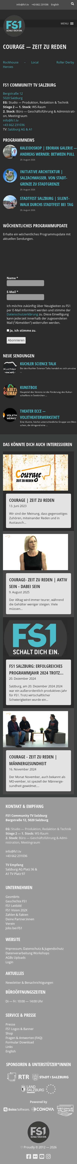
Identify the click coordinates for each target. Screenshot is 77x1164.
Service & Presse (21, 1015)
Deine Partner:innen (20, 919)
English (55, 4)
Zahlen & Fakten (17, 915)
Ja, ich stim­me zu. (22, 330)
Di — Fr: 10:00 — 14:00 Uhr (24, 1001)
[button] (65, 23)
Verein (10, 924)
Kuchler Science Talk (38, 363)
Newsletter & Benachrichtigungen (29, 983)
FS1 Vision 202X (16, 910)
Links (9, 1047)
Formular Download (20, 1042)
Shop (9, 1033)
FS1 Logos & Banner (20, 1029)
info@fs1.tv (22, 4)
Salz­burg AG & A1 (20, 129)
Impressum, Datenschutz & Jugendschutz (35, 949)
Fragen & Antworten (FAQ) (24, 1038)
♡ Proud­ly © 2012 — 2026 (38, 1147)
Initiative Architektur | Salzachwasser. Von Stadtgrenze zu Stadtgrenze (43, 178)
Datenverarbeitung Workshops (27, 953)
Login (9, 962)
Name (12, 278)
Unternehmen (19, 887)
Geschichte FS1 (16, 901)
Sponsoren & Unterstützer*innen (38, 1064)
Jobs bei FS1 (14, 928)
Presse (10, 1024)
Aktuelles (15, 973)
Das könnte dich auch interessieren (37, 444)
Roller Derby (65, 62)
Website (13, 939)
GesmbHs (12, 897)
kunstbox (28, 387)
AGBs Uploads (16, 958)
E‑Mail (12, 292)
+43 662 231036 (40, 4)
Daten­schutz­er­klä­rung (22, 314)
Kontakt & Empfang (25, 806)
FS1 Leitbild (13, 906)
